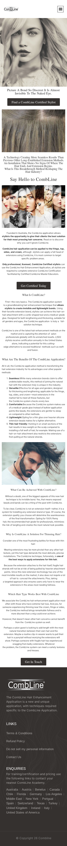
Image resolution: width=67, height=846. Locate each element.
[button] (60, 9)
